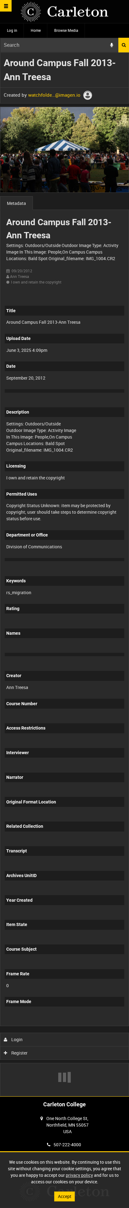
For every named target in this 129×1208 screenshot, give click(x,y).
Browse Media (66, 30)
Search (123, 45)
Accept (64, 1196)
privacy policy (79, 1175)
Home (36, 30)
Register (19, 1053)
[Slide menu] (6, 6)
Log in (12, 30)
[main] (64, 574)
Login (16, 1039)
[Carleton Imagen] (64, 12)
